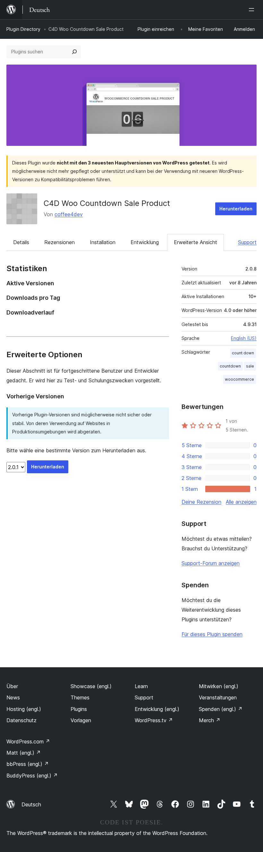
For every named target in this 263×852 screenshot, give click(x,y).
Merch (209, 720)
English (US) (244, 338)
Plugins (79, 709)
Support (247, 242)
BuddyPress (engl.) (32, 775)
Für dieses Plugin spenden (212, 634)
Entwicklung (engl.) (157, 709)
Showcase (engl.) (91, 686)
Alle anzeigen (241, 502)
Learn (141, 686)
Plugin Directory (23, 29)
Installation (102, 242)
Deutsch (31, 804)
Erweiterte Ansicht (195, 242)
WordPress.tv (154, 720)
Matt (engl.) (23, 753)
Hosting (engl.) (23, 709)
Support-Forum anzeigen (211, 563)
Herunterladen (235, 208)
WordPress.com (28, 741)
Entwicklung (145, 242)
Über (12, 686)
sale (250, 366)
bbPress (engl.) (27, 764)
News (13, 697)
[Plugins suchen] (74, 51)
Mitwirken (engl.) (218, 686)
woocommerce (239, 379)
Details (21, 242)
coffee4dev (69, 214)
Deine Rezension (201, 502)
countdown (230, 366)
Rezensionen (59, 242)
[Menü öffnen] (252, 9)
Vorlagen (81, 720)
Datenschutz (21, 720)
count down (243, 353)
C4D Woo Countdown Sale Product (107, 203)
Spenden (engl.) (220, 709)
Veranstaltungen (218, 697)
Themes (80, 697)
